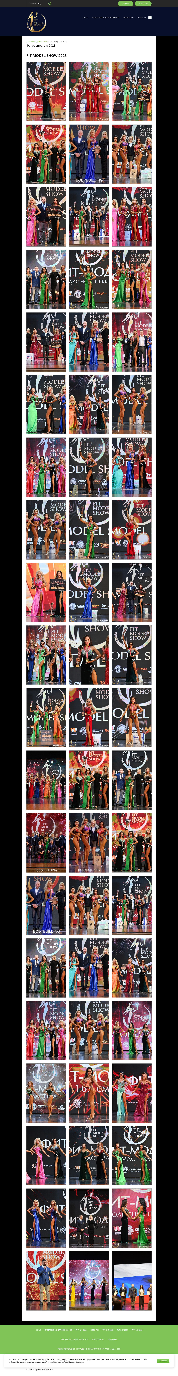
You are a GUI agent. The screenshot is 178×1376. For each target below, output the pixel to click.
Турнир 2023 (41, 41)
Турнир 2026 (81, 1330)
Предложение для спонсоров (58, 1330)
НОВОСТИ (143, 3)
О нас (38, 1330)
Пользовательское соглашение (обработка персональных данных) (89, 1349)
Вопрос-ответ (98, 1339)
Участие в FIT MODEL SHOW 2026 (74, 1339)
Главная (30, 41)
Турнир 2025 (108, 1330)
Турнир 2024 (122, 1330)
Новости (94, 1330)
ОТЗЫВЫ (126, 3)
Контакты (112, 1339)
